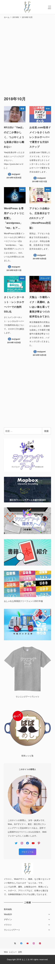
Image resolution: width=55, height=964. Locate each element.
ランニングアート (12, 929)
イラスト (8, 924)
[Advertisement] (27, 54)
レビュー (13, 952)
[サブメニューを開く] (49, 914)
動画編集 (8, 909)
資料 (20, 952)
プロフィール (27, 851)
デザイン (8, 919)
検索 (46, 430)
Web (6, 952)
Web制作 (8, 914)
